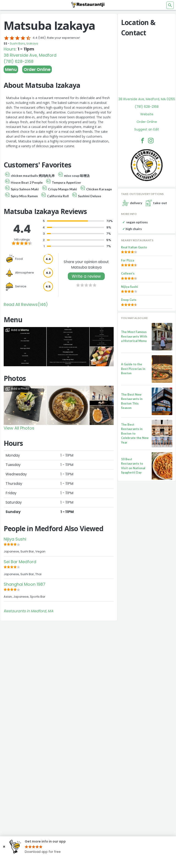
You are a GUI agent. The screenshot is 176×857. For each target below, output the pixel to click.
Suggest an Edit (146, 129)
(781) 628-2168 (18, 61)
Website (146, 114)
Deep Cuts (128, 300)
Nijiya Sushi (15, 539)
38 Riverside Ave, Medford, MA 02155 (146, 99)
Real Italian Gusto (134, 247)
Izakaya (32, 43)
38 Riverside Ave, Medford (30, 55)
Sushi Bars (17, 43)
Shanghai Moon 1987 (24, 584)
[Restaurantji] (88, 4)
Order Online (37, 69)
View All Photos (19, 428)
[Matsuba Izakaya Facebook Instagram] (151, 140)
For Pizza (127, 260)
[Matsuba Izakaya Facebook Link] (142, 140)
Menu (11, 69)
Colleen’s (128, 273)
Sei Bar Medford (20, 562)
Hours (10, 49)
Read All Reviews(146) (26, 304)
